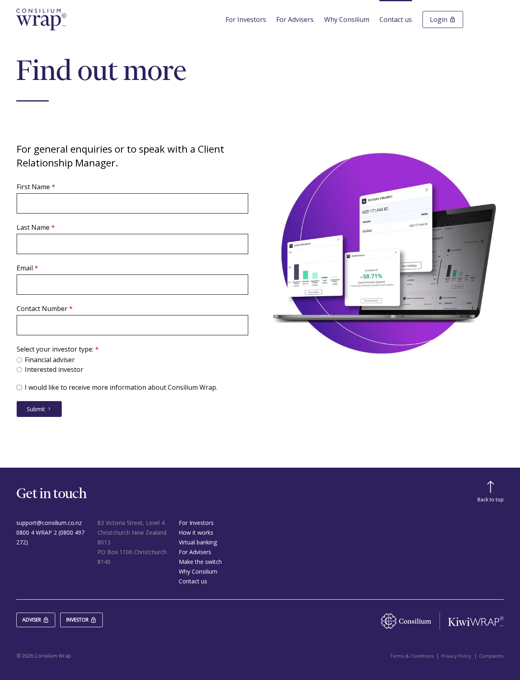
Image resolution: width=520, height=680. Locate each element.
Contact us (395, 19)
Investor (77, 619)
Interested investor (54, 369)
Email (25, 268)
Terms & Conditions (411, 656)
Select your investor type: (55, 349)
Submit (36, 409)
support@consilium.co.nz (49, 523)
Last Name (33, 227)
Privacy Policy (456, 656)
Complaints (491, 656)
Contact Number (42, 308)
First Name (33, 187)
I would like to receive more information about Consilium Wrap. (121, 387)
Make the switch (200, 562)
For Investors (245, 19)
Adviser (31, 619)
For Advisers (295, 19)
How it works (196, 532)
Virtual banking (198, 542)
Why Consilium (346, 19)
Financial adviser (50, 360)
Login (438, 19)
